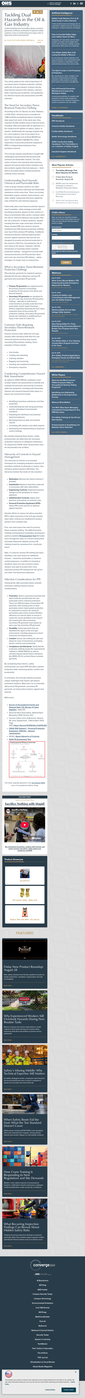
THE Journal (42, 1357)
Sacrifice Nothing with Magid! (25, 803)
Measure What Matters (61, 402)
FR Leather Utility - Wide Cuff (25, 900)
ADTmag (42, 1285)
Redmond (43, 1326)
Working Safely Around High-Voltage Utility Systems (64, 311)
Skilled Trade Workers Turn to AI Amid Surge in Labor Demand (65, 19)
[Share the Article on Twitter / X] (40, 12)
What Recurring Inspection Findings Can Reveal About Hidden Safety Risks (21, 1227)
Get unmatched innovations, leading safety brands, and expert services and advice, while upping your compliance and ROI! (25, 849)
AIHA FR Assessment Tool (20, 739)
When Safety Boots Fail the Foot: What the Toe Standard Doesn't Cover (22, 1122)
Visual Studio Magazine (42, 1366)
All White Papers (59, 432)
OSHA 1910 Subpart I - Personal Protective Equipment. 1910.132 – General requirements (27, 730)
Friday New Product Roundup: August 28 (23, 968)
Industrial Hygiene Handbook (64, 151)
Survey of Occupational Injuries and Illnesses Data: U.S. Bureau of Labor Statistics (24, 707)
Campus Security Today (42, 1294)
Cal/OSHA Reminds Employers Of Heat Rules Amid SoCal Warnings (67, 194)
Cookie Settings (50, 1390)
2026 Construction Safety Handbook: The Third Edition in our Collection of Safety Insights (65, 144)
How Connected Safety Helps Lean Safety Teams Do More (64, 35)
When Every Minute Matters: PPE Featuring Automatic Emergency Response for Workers (65, 282)
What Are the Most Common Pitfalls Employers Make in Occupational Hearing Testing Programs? (64, 383)
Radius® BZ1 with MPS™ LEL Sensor (25, 919)
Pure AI (42, 1321)
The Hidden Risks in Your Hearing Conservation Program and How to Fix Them (66, 343)
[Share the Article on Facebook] (34, 12)
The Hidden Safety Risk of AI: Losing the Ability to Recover (64, 53)
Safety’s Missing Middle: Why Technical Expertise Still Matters (24, 1072)
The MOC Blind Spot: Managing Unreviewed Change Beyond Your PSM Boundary (66, 409)
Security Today (42, 1335)
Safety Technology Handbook (64, 136)
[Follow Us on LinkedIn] (74, 3)
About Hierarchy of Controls (27, 736)
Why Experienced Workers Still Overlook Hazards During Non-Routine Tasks (24, 1019)
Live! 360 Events (42, 1308)
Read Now (7, 986)
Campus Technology (42, 1298)
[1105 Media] (42, 1274)
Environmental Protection (42, 1303)
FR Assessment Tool (27, 536)
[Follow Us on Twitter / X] (78, 3)
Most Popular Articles (62, 165)
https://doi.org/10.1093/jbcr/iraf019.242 (30, 725)
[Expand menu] (81, 4)
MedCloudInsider (42, 1317)
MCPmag (42, 1312)
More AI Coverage (60, 108)
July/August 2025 (38, 783)
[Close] (75, 1372)
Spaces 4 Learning (42, 1339)
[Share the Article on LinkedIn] (37, 12)
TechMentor (42, 1344)
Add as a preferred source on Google (55, 3)
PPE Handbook (58, 121)
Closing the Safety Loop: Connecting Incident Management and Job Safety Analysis (66, 297)
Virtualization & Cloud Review (42, 1362)
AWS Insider (42, 1289)
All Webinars (58, 367)
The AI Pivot (42, 1353)
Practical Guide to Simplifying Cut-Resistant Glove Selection (66, 426)
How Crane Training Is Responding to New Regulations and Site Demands (24, 1175)
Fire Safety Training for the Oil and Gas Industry (66, 418)
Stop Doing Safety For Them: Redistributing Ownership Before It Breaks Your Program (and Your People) (66, 327)
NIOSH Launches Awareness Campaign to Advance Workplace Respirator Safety (67, 185)
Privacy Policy (68, 243)
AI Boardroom (42, 1280)
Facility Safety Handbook (62, 131)
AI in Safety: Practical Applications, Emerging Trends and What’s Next (66, 356)
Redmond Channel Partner (42, 1330)
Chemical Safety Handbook (63, 126)
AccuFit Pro (25, 881)
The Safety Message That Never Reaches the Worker (67, 171)
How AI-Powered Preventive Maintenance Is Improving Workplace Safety (63, 90)
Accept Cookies (69, 1390)
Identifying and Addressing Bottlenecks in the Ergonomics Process (64, 394)
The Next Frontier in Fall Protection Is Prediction (66, 71)
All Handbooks (59, 157)
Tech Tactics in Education (42, 1348)
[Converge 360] (42, 1265)
